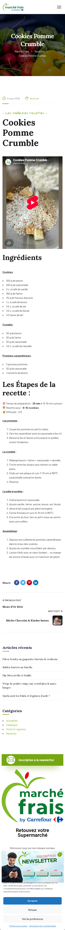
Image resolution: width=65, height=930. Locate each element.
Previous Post (13, 600)
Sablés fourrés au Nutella (17, 667)
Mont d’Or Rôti (12, 606)
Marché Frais (22, 51)
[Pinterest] (29, 582)
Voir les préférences (32, 918)
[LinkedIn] (35, 582)
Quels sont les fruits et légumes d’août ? (26, 695)
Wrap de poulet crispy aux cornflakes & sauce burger (29, 685)
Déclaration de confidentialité (42, 926)
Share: (6, 582)
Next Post (54, 611)
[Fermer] (60, 855)
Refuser (32, 909)
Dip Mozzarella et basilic (17, 675)
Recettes (39, 51)
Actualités (12, 720)
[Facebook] (16, 582)
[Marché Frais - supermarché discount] (13, 6)
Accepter (33, 900)
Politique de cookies (18, 926)
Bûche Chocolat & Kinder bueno (27, 620)
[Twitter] (23, 582)
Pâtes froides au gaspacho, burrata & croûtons (29, 659)
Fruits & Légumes (16, 729)
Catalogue (11, 724)
